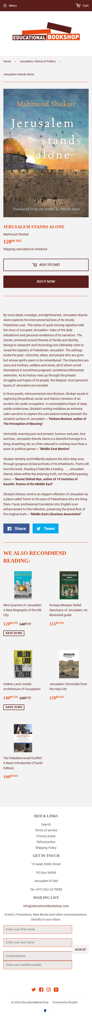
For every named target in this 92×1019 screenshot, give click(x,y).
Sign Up (80, 949)
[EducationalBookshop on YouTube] (56, 990)
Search (46, 824)
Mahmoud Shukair (16, 234)
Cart (85, 5)
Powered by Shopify (64, 1002)
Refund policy (46, 842)
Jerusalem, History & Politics (38, 61)
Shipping (9, 249)
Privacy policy (46, 836)
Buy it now (46, 281)
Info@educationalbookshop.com (46, 906)
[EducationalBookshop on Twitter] (33, 990)
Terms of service (46, 830)
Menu (13, 5)
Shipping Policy (46, 848)
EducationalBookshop (34, 1002)
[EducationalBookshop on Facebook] (41, 990)
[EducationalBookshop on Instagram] (48, 990)
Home (7, 61)
